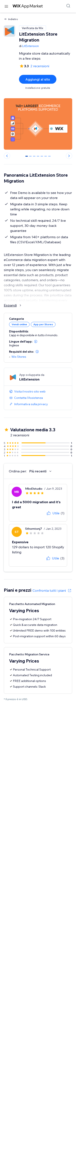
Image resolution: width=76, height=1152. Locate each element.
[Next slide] (69, 156)
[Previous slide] (7, 156)
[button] (36, 341)
